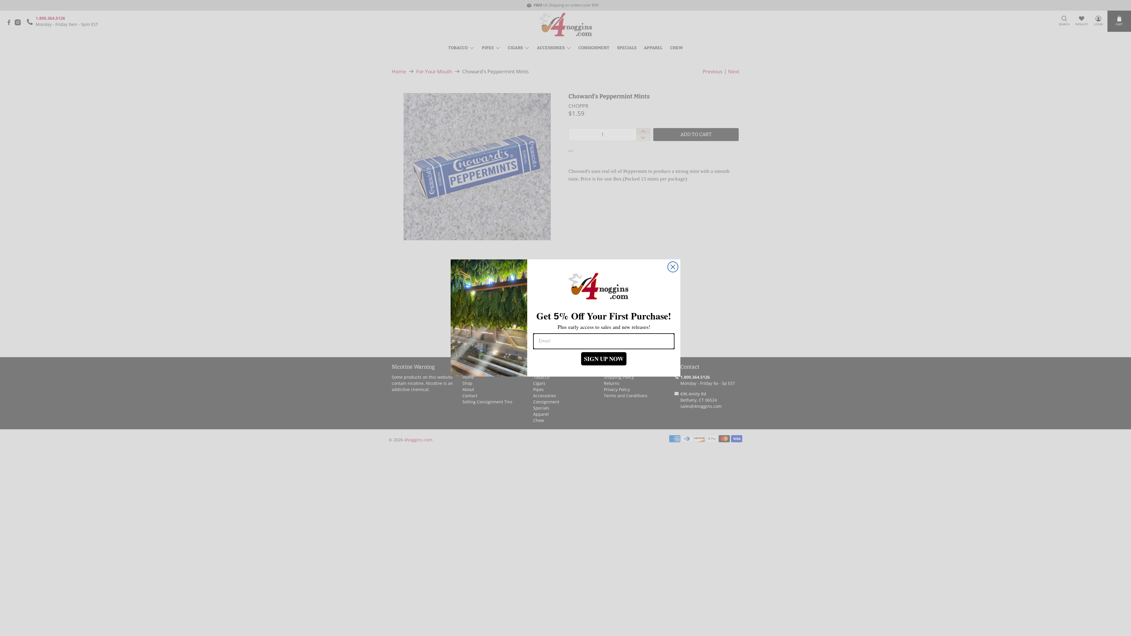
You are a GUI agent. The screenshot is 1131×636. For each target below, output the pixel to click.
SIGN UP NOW (604, 359)
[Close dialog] (673, 267)
